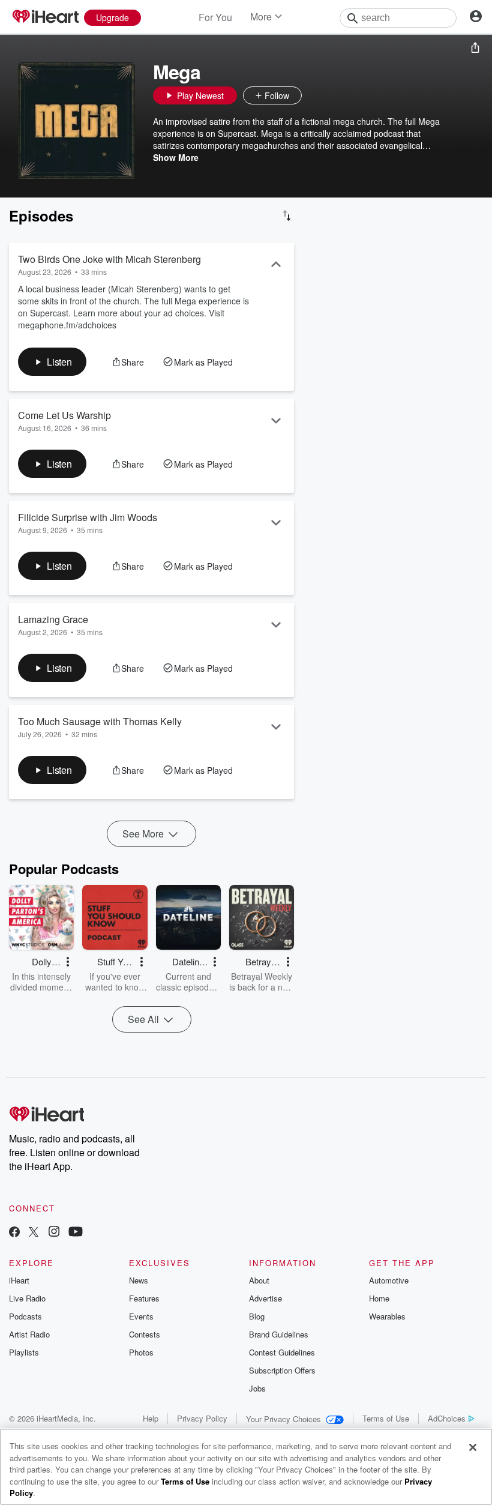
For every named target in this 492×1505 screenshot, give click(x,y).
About (259, 1280)
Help (150, 1418)
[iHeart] (45, 17)
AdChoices (447, 1418)
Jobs (257, 1388)
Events (141, 1316)
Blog (257, 1316)
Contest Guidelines (282, 1352)
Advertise (265, 1298)
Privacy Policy (202, 1418)
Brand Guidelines (278, 1334)
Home (379, 1298)
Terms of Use (385, 1418)
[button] (314, 95)
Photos (141, 1352)
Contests (144, 1334)
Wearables (387, 1316)
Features (144, 1298)
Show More (176, 157)
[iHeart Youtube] (75, 1233)
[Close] (473, 1447)
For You (215, 17)
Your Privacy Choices (283, 1419)
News (138, 1280)
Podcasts (25, 1316)
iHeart (19, 1280)
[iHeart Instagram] (54, 1233)
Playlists (24, 1352)
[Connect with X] (33, 1233)
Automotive (389, 1280)
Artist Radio (29, 1334)
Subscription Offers (282, 1370)
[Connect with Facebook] (14, 1233)
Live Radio (27, 1298)
